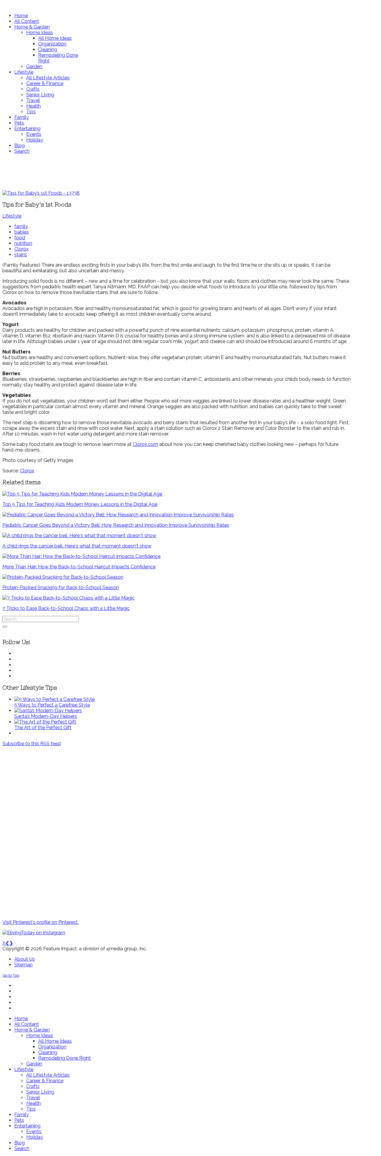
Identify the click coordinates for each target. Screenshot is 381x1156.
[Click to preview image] (41, 193)
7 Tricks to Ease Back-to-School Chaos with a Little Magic (66, 608)
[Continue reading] (54, 699)
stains (20, 254)
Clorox (21, 249)
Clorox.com (145, 444)
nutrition (23, 243)
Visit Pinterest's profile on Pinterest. (40, 922)
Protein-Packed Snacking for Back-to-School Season (60, 587)
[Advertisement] (176, 172)
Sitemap (23, 965)
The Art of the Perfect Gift (42, 727)
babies (21, 232)
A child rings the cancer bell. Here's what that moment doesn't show (77, 546)
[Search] (4, 626)
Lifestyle (11, 216)
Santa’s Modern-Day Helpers (45, 716)
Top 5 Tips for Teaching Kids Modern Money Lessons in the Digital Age (79, 504)
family (21, 226)
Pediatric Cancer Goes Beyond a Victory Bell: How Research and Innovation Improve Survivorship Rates (115, 525)
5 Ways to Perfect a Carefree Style (52, 705)
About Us (24, 959)
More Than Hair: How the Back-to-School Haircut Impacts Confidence (79, 567)
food (19, 237)
